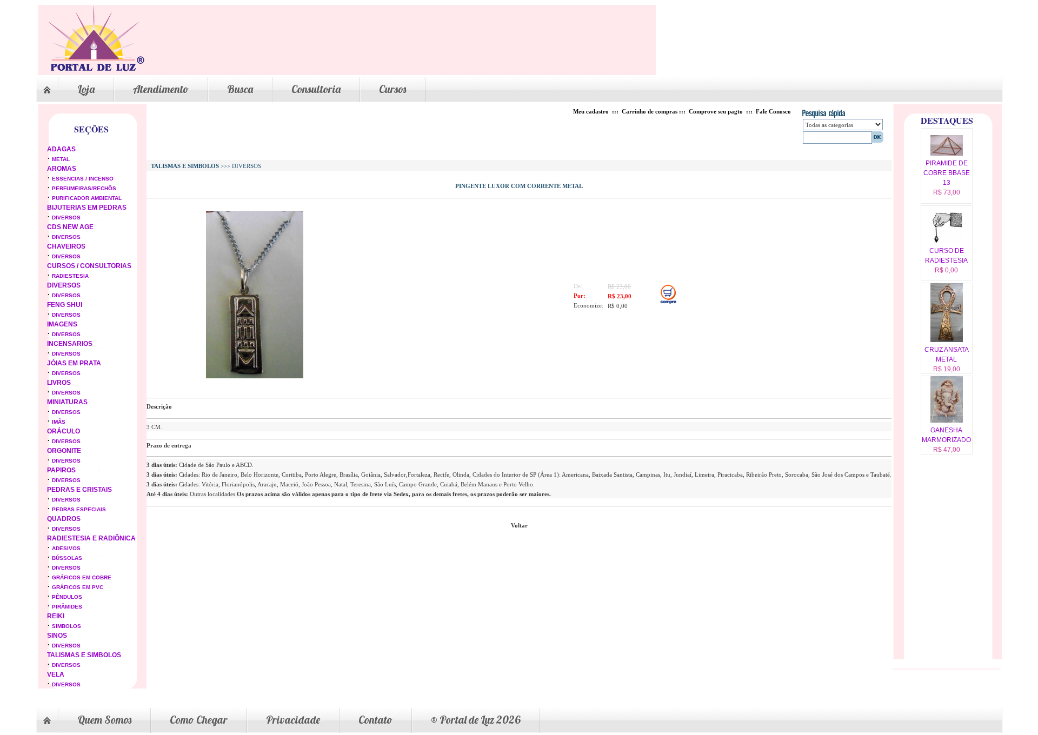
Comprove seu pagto (716, 111)
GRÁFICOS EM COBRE (81, 577)
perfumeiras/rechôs (84, 188)
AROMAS (61, 168)
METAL (61, 159)
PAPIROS (61, 470)
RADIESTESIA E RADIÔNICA (91, 538)
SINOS (57, 635)
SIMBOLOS (66, 626)
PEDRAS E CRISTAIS (79, 489)
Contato (375, 719)
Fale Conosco (773, 111)
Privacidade (293, 719)
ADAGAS (61, 149)
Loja (86, 89)
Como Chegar (199, 719)
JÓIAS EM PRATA (74, 363)
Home (47, 89)
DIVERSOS (66, 217)
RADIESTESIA (70, 276)
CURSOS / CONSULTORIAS (89, 266)
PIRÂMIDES (67, 607)
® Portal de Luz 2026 (476, 719)
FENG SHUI (64, 305)
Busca (240, 89)
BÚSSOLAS (67, 558)
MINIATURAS (67, 402)
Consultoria (316, 89)
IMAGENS (62, 324)
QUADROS (64, 519)
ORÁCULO (63, 431)
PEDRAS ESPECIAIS (79, 509)
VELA (55, 674)
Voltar (519, 525)
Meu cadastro (591, 111)
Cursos (392, 89)
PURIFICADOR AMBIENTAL (87, 198)
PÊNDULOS (67, 597)
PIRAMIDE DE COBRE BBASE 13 (946, 172)
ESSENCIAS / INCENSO (83, 179)
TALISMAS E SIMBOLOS (84, 655)
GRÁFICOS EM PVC (77, 587)
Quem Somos (104, 719)
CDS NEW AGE (70, 227)
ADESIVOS (66, 548)
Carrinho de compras (649, 111)
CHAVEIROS (66, 246)
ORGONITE (64, 451)
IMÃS (58, 422)
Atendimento (161, 89)
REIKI (55, 616)
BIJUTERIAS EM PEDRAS (87, 207)
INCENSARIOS (69, 344)
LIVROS (59, 382)
